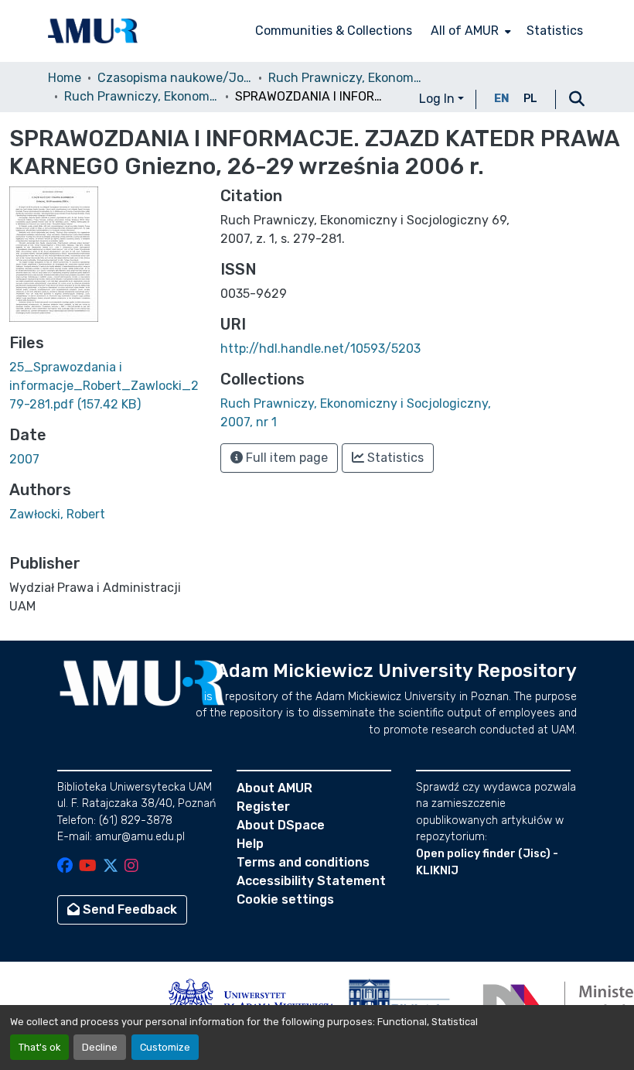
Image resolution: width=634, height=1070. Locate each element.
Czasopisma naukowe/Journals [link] (174, 77)
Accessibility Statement (311, 880)
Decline (100, 1047)
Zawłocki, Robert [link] (57, 514)
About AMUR (274, 788)
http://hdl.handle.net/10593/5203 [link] (320, 348)
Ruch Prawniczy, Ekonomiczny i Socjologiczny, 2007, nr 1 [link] (141, 96)
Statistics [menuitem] (555, 30)
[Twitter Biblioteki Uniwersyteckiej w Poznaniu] (110, 867)
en (502, 98)
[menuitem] (469, 31)
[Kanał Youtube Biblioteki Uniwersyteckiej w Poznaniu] (88, 867)
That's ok (39, 1047)
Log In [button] (438, 98)
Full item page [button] (285, 457)
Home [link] (64, 77)
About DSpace (281, 825)
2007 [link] (24, 459)
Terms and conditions (303, 862)
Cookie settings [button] (285, 899)
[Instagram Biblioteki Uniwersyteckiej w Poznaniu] (131, 867)
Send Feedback (128, 909)
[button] (93, 31)
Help (250, 843)
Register (263, 806)
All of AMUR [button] (465, 30)
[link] (105, 386)
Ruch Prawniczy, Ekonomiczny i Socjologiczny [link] (345, 77)
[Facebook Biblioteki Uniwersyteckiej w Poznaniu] (65, 867)
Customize (165, 1047)
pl (530, 98)
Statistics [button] (394, 457)
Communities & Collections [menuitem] (333, 30)
